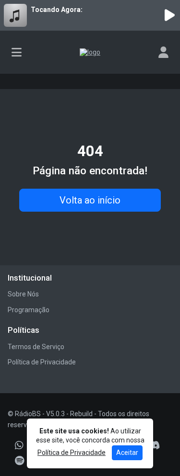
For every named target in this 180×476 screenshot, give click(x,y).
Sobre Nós (23, 294)
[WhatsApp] (19, 445)
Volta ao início (90, 200)
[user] (163, 52)
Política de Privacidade (42, 362)
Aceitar (127, 452)
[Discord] (154, 445)
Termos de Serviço (36, 347)
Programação (28, 310)
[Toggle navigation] (16, 52)
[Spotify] (19, 460)
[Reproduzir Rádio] (169, 15)
